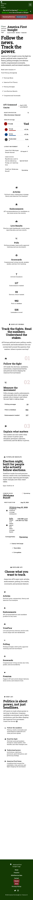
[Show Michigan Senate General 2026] (26, 114)
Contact (16, 878)
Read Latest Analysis (7, 69)
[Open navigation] (30, 5)
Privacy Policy (16, 886)
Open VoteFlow (8, 486)
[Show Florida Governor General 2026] (28, 114)
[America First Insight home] (14, 4)
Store (16, 884)
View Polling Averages (8, 73)
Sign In (5, 823)
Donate (16, 881)
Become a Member (9, 819)
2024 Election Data (16, 875)
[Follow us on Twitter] (15, 890)
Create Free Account (9, 721)
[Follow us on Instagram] (18, 890)
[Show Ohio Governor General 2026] (24, 114)
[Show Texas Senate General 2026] (25, 114)
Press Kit (16, 872)
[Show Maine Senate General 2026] (27, 114)
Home (16, 870)
